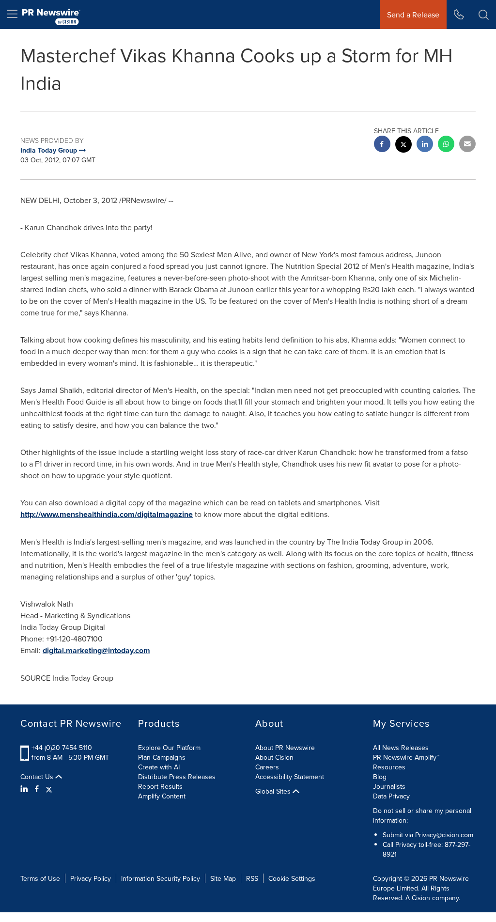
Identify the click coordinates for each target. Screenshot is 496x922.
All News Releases (401, 747)
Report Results (160, 786)
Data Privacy (391, 796)
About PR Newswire (285, 747)
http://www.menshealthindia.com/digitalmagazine (106, 514)
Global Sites (274, 791)
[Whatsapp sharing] (446, 145)
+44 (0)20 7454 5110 (61, 747)
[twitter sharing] (403, 145)
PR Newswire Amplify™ (406, 757)
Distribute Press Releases (177, 776)
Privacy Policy (90, 878)
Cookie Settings (291, 878)
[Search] (483, 14)
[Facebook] (36, 789)
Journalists (389, 786)
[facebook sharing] (382, 145)
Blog (380, 776)
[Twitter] (49, 789)
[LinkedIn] (25, 789)
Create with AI (159, 767)
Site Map (223, 878)
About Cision (274, 757)
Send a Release (413, 14)
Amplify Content (162, 796)
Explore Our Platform (169, 747)
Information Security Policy (160, 878)
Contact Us (37, 776)
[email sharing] (467, 145)
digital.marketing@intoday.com (96, 650)
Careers (267, 767)
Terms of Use (40, 878)
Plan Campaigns (162, 757)
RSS (252, 878)
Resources (389, 767)
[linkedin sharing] (425, 145)
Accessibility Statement (289, 776)
